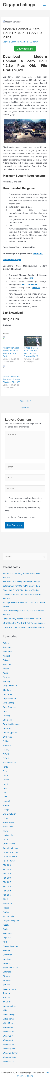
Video (5, 1010)
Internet (6, 801)
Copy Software (9, 698)
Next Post (25, 408)
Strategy (7, 980)
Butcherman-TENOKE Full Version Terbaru (21, 586)
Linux (5, 818)
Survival (6, 985)
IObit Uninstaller (29, 284)
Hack (5, 784)
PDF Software (9, 861)
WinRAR (36, 288)
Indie (5, 797)
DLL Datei (7, 720)
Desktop (6, 716)
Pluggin (6, 908)
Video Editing (8, 1014)
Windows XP (8, 1061)
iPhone (6, 805)
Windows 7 (8, 1036)
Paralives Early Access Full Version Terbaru (22, 619)
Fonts (5, 767)
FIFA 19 (6, 758)
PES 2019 (7, 891)
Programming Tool (11, 920)
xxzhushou (38, 253)
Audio (5, 673)
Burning (6, 681)
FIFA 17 (6, 750)
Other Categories (10, 852)
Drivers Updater (10, 733)
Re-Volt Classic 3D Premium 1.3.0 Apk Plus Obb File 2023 (11, 379)
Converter (7, 694)
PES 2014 (7, 869)
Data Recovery (9, 707)
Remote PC (8, 933)
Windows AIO (9, 1049)
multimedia (8, 835)
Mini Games (8, 827)
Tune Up (6, 993)
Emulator (7, 745)
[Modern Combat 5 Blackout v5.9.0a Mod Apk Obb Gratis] (12, 341)
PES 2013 (7, 865)
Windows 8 (8, 1040)
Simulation (7, 955)
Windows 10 (8, 1031)
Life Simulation (9, 814)
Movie (5, 831)
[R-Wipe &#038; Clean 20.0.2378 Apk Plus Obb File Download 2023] (33, 341)
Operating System (11, 848)
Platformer (7, 903)
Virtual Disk (8, 1023)
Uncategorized (9, 1006)
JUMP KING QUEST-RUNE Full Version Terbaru (23, 627)
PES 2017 (7, 882)
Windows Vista (9, 1057)
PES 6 (5, 899)
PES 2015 (7, 873)
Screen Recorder (10, 946)
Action (6, 643)
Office (5, 839)
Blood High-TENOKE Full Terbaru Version (21, 590)
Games (6, 780)
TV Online (7, 1002)
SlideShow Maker (10, 968)
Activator (7, 647)
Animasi (6, 660)
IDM (31, 278)
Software (7, 972)
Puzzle (6, 925)
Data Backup (8, 703)
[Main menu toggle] (44, 5)
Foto (5, 771)
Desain (6, 711)
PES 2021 (7, 895)
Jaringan (7, 809)
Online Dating (9, 844)
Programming (9, 916)
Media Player (9, 822)
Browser (6, 677)
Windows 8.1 (8, 1044)
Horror (6, 788)
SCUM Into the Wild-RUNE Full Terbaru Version (24, 623)
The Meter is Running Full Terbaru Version (21, 582)
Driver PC (7, 728)
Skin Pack (7, 963)
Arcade (6, 669)
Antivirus (7, 664)
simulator (7, 959)
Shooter (6, 950)
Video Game (8, 1019)
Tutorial (6, 997)
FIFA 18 (6, 754)
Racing (6, 929)
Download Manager (11, 724)
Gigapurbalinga (19, 4)
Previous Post (25, 401)
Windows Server (10, 1053)
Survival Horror (9, 989)
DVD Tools (7, 737)
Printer (6, 912)
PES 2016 (7, 878)
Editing (6, 741)
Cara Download (10, 686)
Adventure (7, 651)
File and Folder (9, 762)
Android (24, 42)
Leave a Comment (11, 42)
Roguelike (7, 938)
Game (5, 775)
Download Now (25, 48)
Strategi (6, 976)
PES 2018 (7, 886)
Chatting (7, 690)
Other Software (10, 856)
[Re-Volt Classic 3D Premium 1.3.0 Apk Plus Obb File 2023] (12, 370)
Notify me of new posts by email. (22, 517)
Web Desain (8, 1027)
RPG (5, 942)
